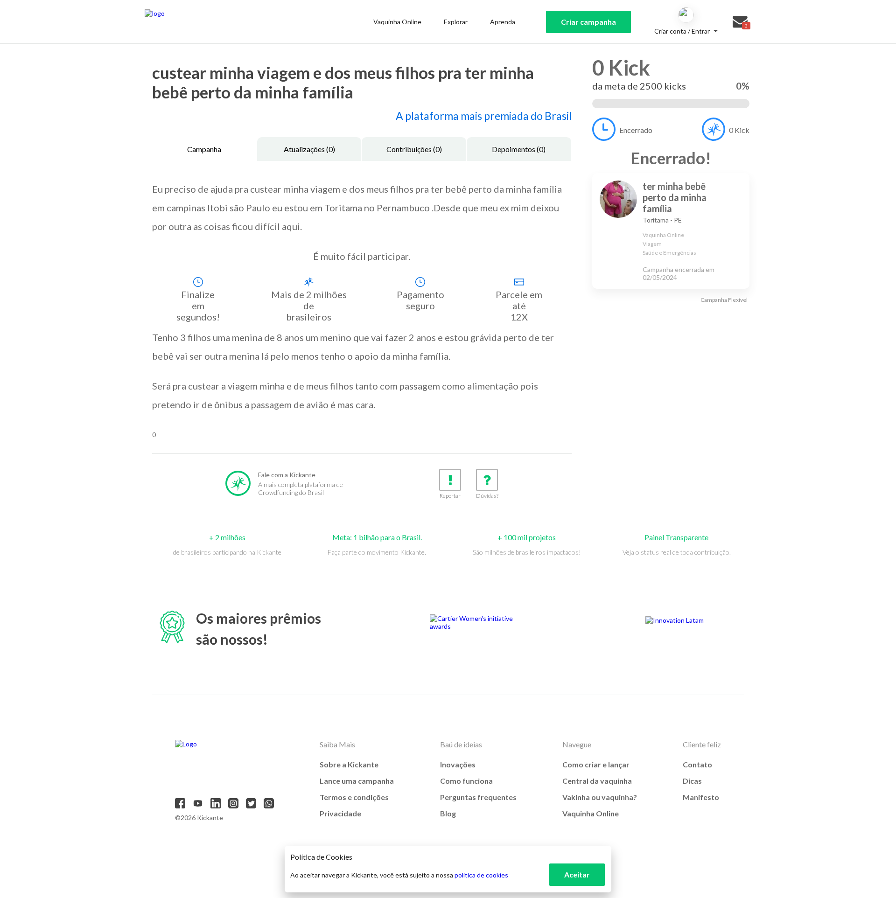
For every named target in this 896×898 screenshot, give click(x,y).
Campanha (204, 149)
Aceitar (577, 874)
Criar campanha (588, 21)
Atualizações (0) (309, 149)
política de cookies (481, 875)
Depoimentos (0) (519, 149)
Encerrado (635, 129)
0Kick (739, 129)
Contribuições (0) (414, 149)
